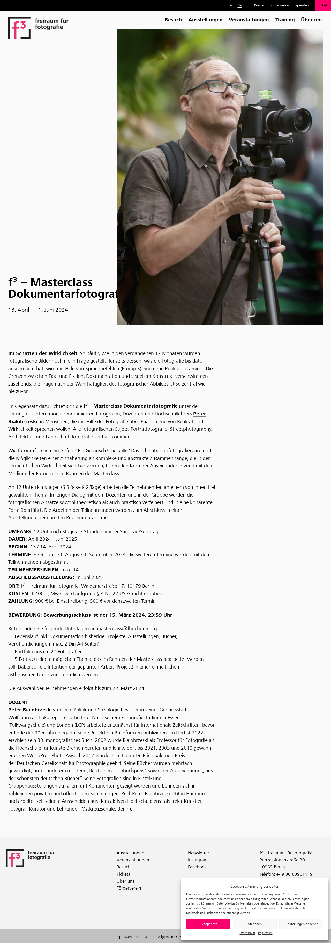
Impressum (265, 933)
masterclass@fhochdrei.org (127, 629)
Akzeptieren (208, 924)
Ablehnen (255, 924)
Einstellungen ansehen (301, 924)
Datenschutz (247, 933)
